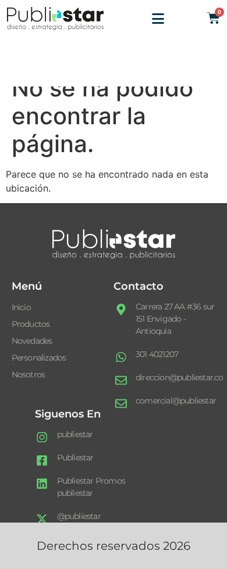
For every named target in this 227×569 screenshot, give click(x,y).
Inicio (21, 307)
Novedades (32, 341)
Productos (31, 324)
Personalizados (39, 357)
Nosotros (28, 374)
